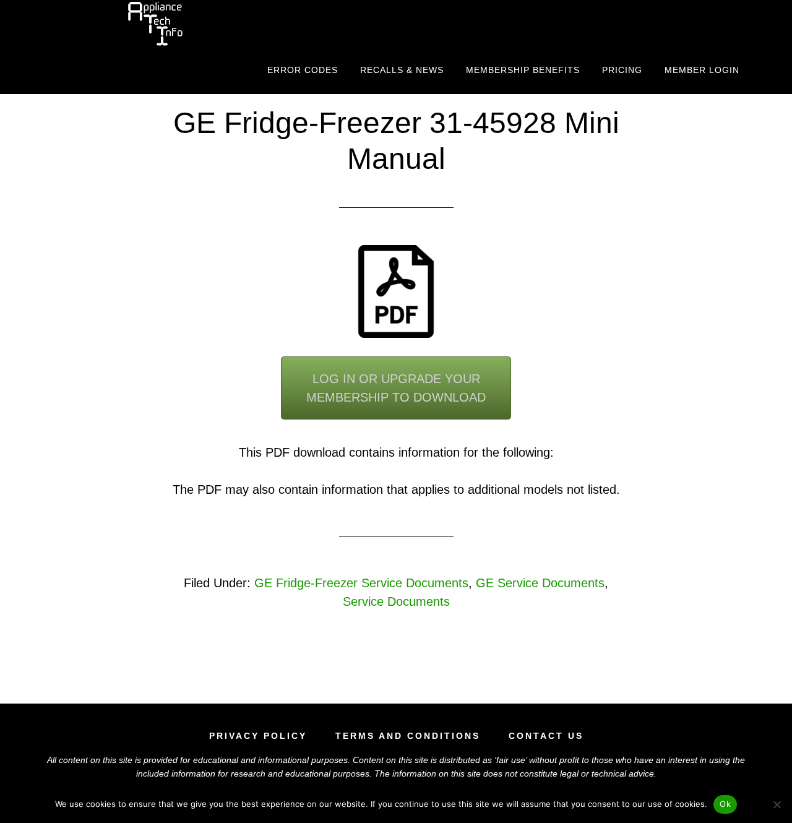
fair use (510, 760)
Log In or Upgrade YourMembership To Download (396, 388)
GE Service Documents (540, 583)
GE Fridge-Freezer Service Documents (361, 583)
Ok (725, 804)
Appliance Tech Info (154, 23)
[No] (776, 804)
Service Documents (396, 601)
